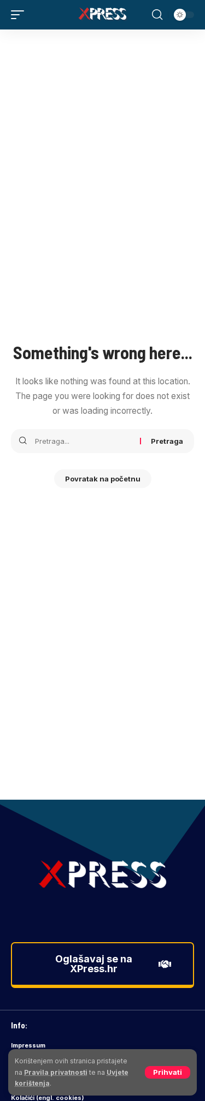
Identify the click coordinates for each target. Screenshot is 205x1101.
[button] (167, 1072)
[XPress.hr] (102, 14)
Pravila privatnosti (55, 1072)
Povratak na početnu (102, 478)
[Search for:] (83, 441)
